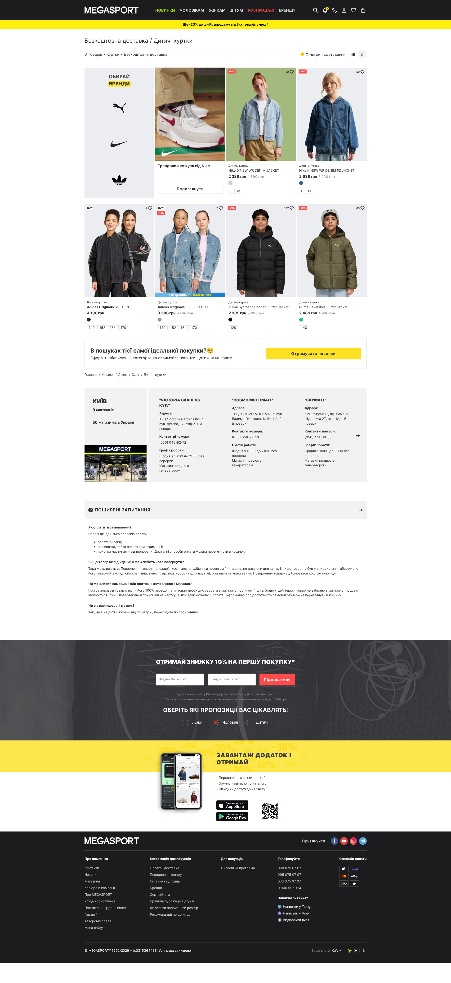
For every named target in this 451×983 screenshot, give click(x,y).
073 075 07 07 (289, 881)
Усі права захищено (175, 950)
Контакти (92, 868)
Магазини (92, 881)
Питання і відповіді (165, 881)
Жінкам (217, 10)
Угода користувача (100, 901)
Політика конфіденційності (106, 908)
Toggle (357, 950)
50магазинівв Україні (113, 422)
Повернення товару (166, 875)
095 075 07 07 (289, 875)
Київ (335, 950)
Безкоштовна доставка (116, 40)
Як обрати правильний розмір (174, 908)
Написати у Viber (296, 913)
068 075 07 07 (289, 868)
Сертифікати (160, 894)
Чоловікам (192, 10)
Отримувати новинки (313, 353)
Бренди (287, 10)
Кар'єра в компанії (100, 888)
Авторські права (98, 921)
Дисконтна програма (238, 868)
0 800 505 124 (289, 888)
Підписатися (277, 679)
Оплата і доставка (164, 868)
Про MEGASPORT (98, 894)
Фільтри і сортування (323, 54)
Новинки (165, 10)
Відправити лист (296, 920)
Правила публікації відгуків (172, 901)
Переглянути (190, 188)
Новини (90, 875)
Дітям (236, 10)
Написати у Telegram (299, 907)
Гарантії (91, 914)
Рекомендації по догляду (170, 914)
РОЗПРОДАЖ (261, 10)
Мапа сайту (94, 928)
